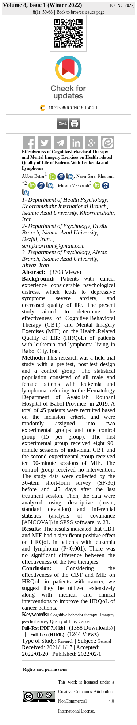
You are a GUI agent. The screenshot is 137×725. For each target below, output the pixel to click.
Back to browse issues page (80, 12)
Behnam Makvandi (72, 185)
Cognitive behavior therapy (73, 614)
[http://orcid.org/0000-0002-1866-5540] (96, 187)
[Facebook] (29, 142)
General (104, 641)
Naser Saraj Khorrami (95, 176)
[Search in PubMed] (69, 178)
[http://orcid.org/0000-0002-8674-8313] (32, 187)
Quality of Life (63, 621)
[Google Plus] (91, 142)
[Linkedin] (76, 142)
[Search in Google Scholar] (61, 178)
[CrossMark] (68, 102)
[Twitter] (44, 142)
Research (65, 641)
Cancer (85, 621)
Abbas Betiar (33, 176)
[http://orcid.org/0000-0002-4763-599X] (52, 178)
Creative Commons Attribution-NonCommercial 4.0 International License (86, 701)
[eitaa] (107, 142)
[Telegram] (60, 142)
